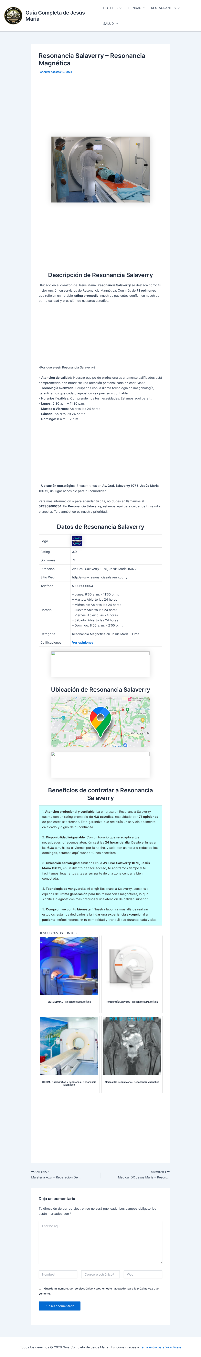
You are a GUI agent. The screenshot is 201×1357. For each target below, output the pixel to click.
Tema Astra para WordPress (160, 1347)
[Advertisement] (100, 107)
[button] (120, 8)
